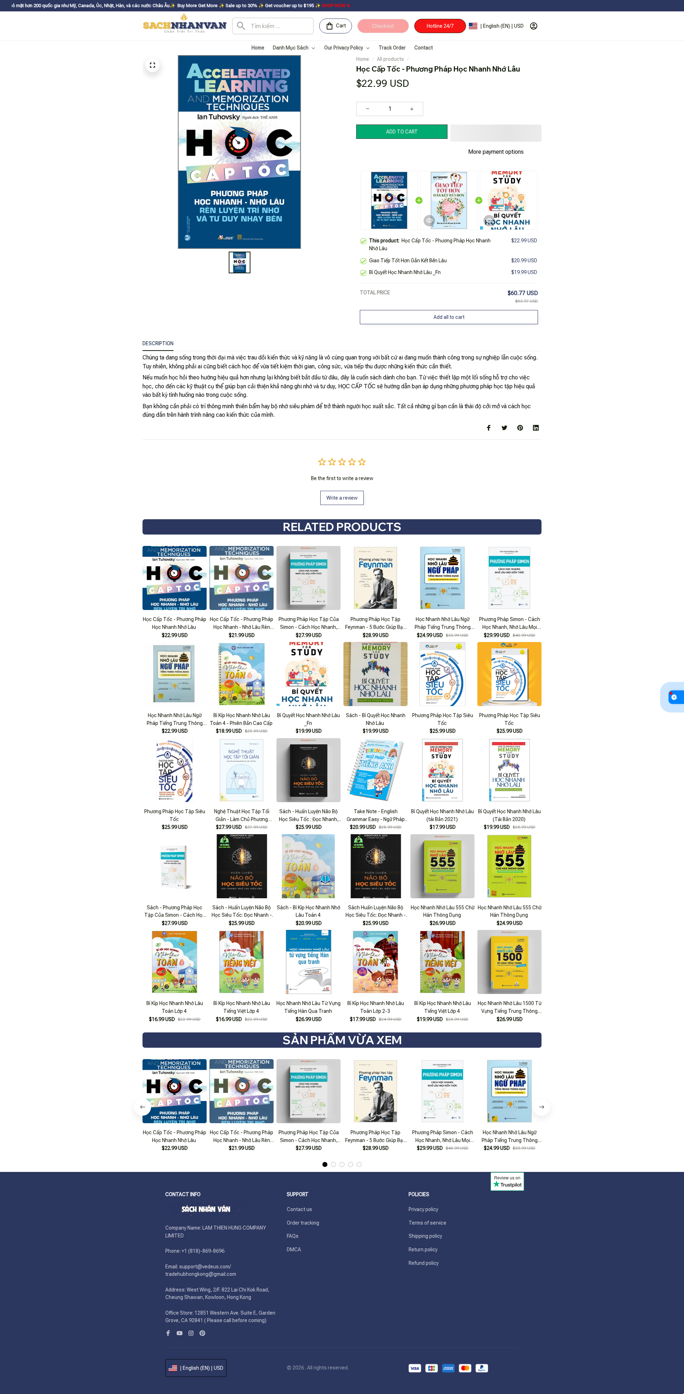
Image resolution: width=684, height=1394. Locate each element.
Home (362, 59)
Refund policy (424, 1263)
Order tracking (303, 1223)
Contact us (299, 1209)
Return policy (423, 1249)
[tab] (325, 1164)
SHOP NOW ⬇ (263, 5)
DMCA (294, 1249)
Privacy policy (423, 1209)
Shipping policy (425, 1236)
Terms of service (427, 1223)
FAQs (293, 1236)
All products (390, 59)
